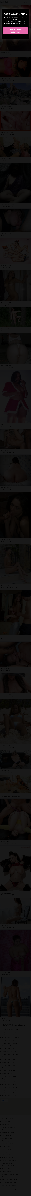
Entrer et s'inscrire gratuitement (15, 31)
